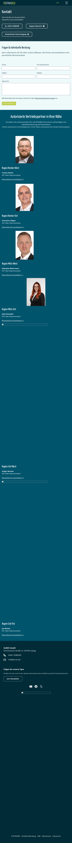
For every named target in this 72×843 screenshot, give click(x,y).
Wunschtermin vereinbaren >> (13, 179)
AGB (38, 836)
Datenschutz (46, 836)
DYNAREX (16, 836)
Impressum (56, 836)
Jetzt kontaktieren (8, 103)
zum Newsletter (13, 679)
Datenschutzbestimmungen (45, 98)
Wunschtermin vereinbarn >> (12, 275)
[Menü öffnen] (66, 3)
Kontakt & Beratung (28, 836)
